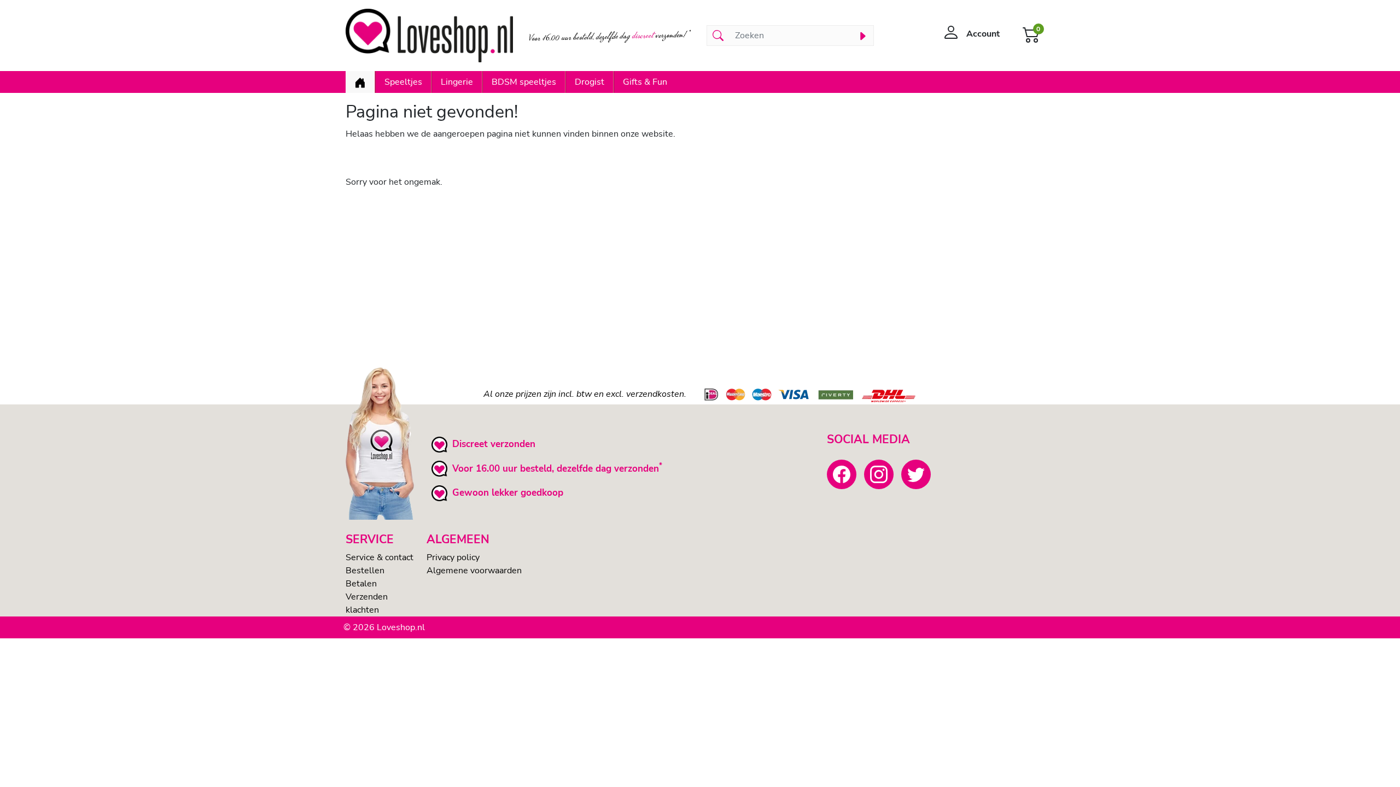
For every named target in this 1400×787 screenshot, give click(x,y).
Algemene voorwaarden (474, 571)
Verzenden (367, 597)
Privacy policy (453, 557)
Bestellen (365, 571)
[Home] (360, 82)
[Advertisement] (674, 273)
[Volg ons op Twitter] (916, 474)
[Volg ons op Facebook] (841, 474)
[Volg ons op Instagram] (879, 474)
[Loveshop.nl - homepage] (429, 35)
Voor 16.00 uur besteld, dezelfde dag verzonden (555, 468)
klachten (362, 610)
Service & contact (379, 557)
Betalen (361, 584)
